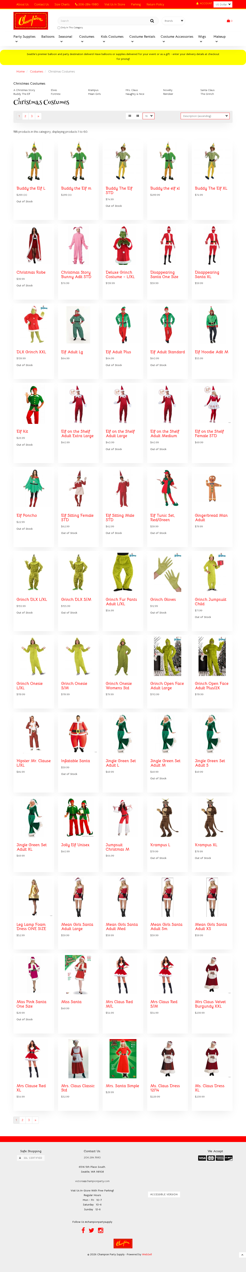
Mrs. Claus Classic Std (78, 1088)
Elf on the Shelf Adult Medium (164, 433)
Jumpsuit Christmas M (117, 847)
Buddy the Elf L (31, 188)
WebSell (147, 1254)
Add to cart (42, 222)
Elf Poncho (27, 515)
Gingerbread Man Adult (211, 517)
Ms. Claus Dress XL (209, 1088)
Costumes (36, 71)
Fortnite (55, 94)
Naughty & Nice (135, 94)
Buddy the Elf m (76, 188)
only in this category (71, 27)
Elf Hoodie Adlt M (211, 351)
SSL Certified (31, 1157)
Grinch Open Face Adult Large (167, 685)
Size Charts (61, 4)
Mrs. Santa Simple (122, 1085)
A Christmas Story (24, 90)
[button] (230, 21)
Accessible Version (164, 1194)
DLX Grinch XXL (31, 351)
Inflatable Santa (75, 760)
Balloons (48, 36)
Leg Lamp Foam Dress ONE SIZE (31, 926)
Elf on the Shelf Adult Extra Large (77, 433)
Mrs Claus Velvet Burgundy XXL (210, 1004)
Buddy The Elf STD (119, 190)
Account (205, 3)
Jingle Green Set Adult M (165, 763)
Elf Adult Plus (118, 351)
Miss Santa (71, 1001)
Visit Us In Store (114, 4)
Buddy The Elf (21, 94)
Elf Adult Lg (72, 351)
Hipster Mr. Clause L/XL (34, 763)
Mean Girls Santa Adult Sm (166, 926)
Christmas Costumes (29, 83)
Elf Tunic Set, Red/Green (162, 517)
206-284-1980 (88, 4)
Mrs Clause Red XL (31, 1088)
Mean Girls (94, 94)
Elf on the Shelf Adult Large (120, 433)
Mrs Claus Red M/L (119, 1004)
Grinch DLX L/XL (32, 599)
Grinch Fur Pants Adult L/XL (121, 601)
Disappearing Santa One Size (164, 274)
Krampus (93, 90)
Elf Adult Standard (167, 351)
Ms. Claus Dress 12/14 (165, 1088)
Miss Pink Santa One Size (31, 1004)
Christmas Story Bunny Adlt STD (76, 274)
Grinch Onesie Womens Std (119, 685)
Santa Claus (207, 90)
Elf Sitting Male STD (120, 517)
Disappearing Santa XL (207, 274)
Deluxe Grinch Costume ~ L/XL (120, 274)
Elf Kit (22, 431)
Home (20, 71)
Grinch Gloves (163, 599)
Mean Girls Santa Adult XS (211, 926)
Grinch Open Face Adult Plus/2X (212, 685)
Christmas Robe (31, 272)
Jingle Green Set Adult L (121, 763)
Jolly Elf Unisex (75, 844)
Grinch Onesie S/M (74, 685)
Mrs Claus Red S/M (163, 1004)
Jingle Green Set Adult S (210, 763)
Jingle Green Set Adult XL (32, 847)
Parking (136, 4)
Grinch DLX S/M (76, 599)
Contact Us (41, 4)
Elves (54, 90)
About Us (22, 4)
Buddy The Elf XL (211, 188)
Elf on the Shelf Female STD (209, 433)
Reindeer (168, 94)
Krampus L (160, 844)
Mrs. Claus (132, 90)
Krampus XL (206, 844)
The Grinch (207, 94)
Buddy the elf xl (165, 188)
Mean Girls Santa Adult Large (77, 926)
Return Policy (155, 4)
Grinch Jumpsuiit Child (210, 601)
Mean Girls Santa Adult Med (122, 926)
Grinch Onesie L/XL (30, 685)
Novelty (167, 90)
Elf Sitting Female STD (77, 517)
